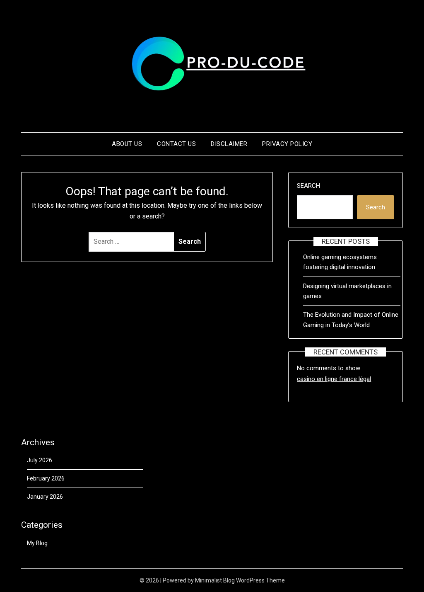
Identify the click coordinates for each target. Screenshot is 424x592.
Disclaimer (229, 144)
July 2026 (39, 460)
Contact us (176, 144)
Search (308, 185)
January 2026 (45, 496)
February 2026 (46, 478)
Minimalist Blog (215, 580)
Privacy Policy (287, 144)
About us (127, 144)
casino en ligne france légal (334, 379)
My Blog (37, 543)
